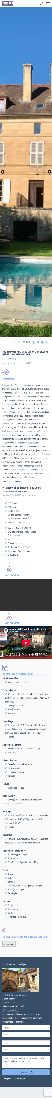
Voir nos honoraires (10, 1010)
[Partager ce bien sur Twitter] (38, 342)
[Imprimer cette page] (42, 342)
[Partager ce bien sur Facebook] (34, 342)
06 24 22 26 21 (18, 1006)
